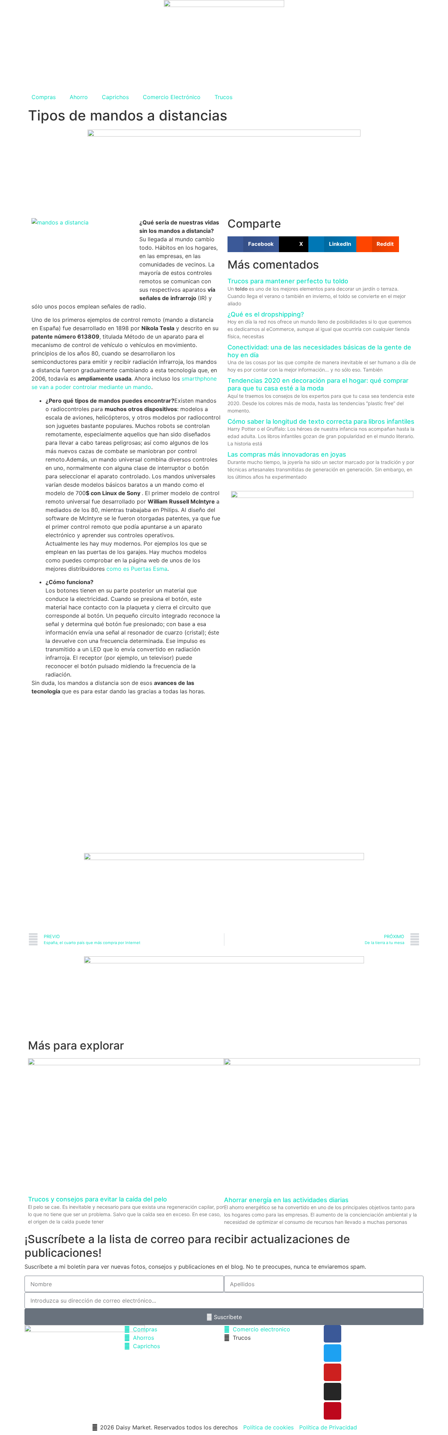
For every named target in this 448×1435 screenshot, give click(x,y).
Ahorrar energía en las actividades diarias (286, 1200)
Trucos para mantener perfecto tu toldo (287, 281)
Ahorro (79, 96)
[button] (253, 244)
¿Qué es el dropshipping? (265, 314)
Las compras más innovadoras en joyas (286, 454)
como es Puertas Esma (136, 568)
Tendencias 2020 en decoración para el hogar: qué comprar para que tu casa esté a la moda (317, 384)
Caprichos (115, 96)
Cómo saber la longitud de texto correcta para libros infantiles (320, 421)
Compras (43, 96)
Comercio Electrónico (172, 96)
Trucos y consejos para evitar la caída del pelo (97, 1199)
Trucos (223, 96)
